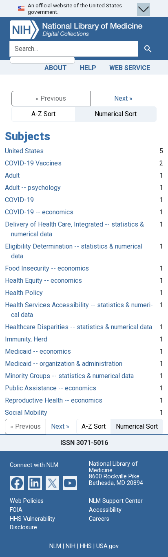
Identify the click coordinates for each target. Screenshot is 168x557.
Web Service (129, 68)
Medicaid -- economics (38, 351)
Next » (123, 98)
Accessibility (105, 509)
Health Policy (24, 293)
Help (88, 68)
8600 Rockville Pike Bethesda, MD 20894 (116, 480)
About (55, 68)
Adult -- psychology (33, 188)
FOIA (16, 509)
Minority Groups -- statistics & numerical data (69, 376)
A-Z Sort (43, 114)
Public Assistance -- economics (50, 388)
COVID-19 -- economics (39, 212)
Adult (12, 175)
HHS (86, 546)
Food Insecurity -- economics (47, 268)
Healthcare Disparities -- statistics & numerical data (78, 327)
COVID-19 (19, 200)
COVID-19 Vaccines (33, 163)
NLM (55, 546)
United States (24, 151)
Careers (99, 518)
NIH (70, 546)
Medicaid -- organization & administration (63, 364)
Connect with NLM (34, 465)
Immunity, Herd (26, 339)
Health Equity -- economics (43, 280)
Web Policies (27, 501)
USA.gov (107, 546)
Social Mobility (26, 412)
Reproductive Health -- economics (53, 400)
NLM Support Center (116, 501)
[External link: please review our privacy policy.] (17, 483)
